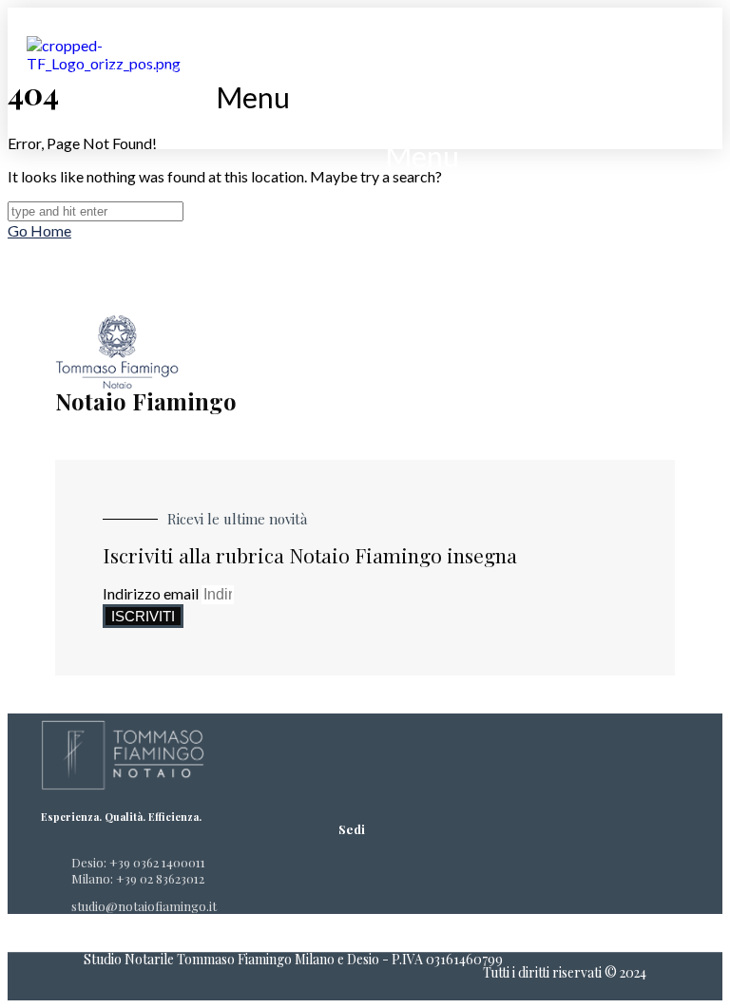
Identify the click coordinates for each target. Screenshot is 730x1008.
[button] (253, 96)
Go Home (39, 230)
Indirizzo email (152, 593)
